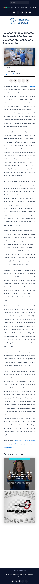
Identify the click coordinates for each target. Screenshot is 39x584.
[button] (8, 12)
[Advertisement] (19, 544)
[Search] (27, 2)
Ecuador (32, 86)
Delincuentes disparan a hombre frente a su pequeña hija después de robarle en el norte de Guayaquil (19, 444)
